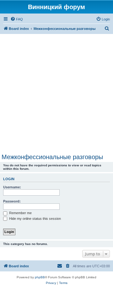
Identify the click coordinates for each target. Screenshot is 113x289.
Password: (12, 201)
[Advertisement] (56, 93)
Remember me (20, 213)
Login (8, 179)
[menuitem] (16, 19)
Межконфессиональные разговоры (52, 156)
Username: (12, 187)
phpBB (40, 277)
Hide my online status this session (34, 218)
